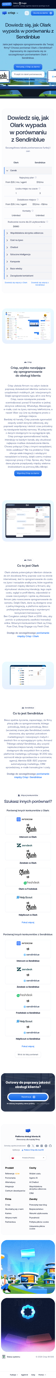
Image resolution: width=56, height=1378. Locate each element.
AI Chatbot (34, 1182)
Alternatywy (10, 1182)
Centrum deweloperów (15, 1191)
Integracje (9, 1186)
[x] (33, 1146)
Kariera (8, 1213)
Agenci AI (33, 1178)
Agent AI (24, 1375)
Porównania (10, 1178)
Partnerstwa (10, 1222)
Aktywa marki (11, 1218)
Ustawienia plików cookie (37, 1227)
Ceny (33, 1375)
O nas (7, 1205)
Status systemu (13, 1357)
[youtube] (37, 1146)
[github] (50, 1146)
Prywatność (34, 1218)
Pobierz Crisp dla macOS (34, 1150)
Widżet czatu (35, 1173)
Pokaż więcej (28, 922)
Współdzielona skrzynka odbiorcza (37, 1187)
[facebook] (28, 1146)
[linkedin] (46, 1146)
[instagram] (41, 1146)
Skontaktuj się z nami (14, 1209)
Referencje (11, 1173)
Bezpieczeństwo (36, 1209)
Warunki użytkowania (38, 1213)
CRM (31, 1193)
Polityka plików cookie (39, 1222)
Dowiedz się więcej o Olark (16, 283)
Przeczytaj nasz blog (38, 1205)
